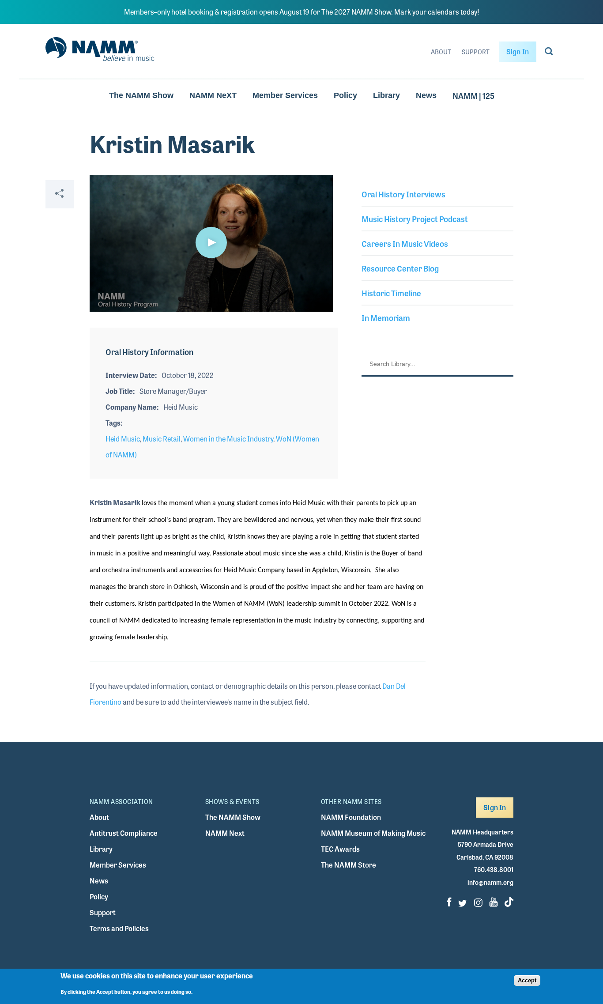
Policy (345, 95)
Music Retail (162, 439)
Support (476, 51)
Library (386, 95)
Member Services (285, 95)
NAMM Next (225, 833)
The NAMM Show (141, 95)
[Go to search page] (549, 53)
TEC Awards (340, 849)
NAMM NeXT (213, 95)
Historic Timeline (391, 292)
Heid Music (123, 439)
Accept (527, 980)
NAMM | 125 (473, 95)
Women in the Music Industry (228, 439)
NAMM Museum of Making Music (373, 833)
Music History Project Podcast (415, 218)
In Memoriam (386, 317)
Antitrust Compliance (124, 833)
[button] (211, 242)
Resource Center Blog (400, 268)
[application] (211, 243)
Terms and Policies (119, 928)
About (441, 51)
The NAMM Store (348, 865)
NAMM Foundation (351, 817)
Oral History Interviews (403, 194)
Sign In (517, 51)
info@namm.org (490, 882)
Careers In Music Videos (405, 243)
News (426, 95)
